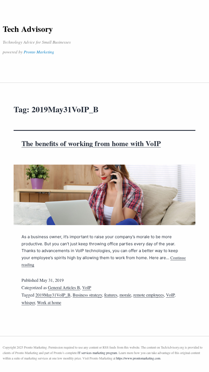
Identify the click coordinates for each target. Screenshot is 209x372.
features (110, 295)
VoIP (86, 287)
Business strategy (87, 295)
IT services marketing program (97, 352)
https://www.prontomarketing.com (138, 358)
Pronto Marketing (39, 52)
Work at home (49, 302)
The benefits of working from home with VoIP (91, 143)
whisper (28, 302)
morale (125, 295)
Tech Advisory (28, 29)
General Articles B (64, 287)
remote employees (148, 295)
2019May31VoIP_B (52, 295)
